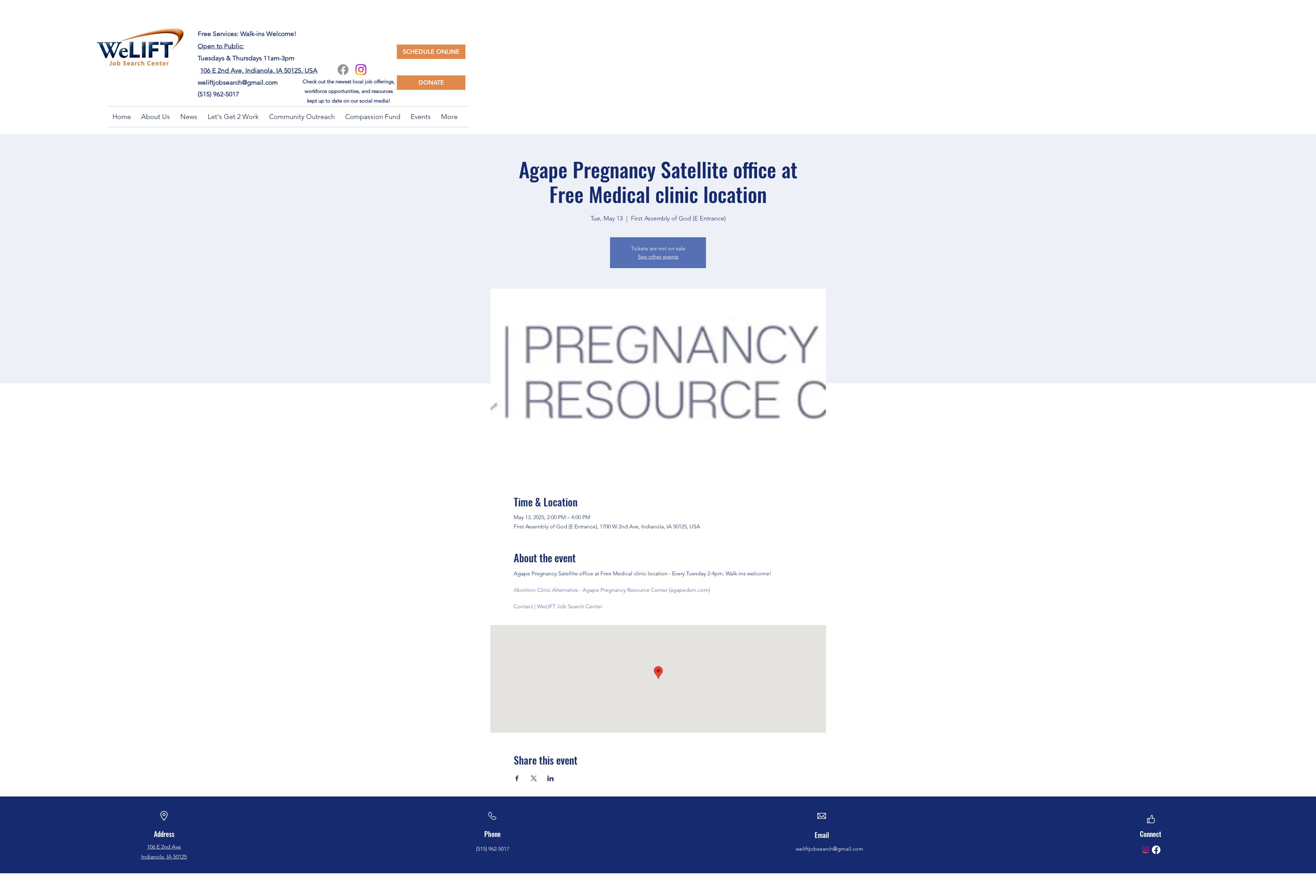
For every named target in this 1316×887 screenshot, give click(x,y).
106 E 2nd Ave (164, 846)
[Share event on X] (534, 778)
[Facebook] (343, 69)
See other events (658, 256)
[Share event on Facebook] (517, 778)
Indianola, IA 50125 (164, 856)
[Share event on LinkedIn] (550, 778)
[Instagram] (361, 69)
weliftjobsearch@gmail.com (238, 82)
